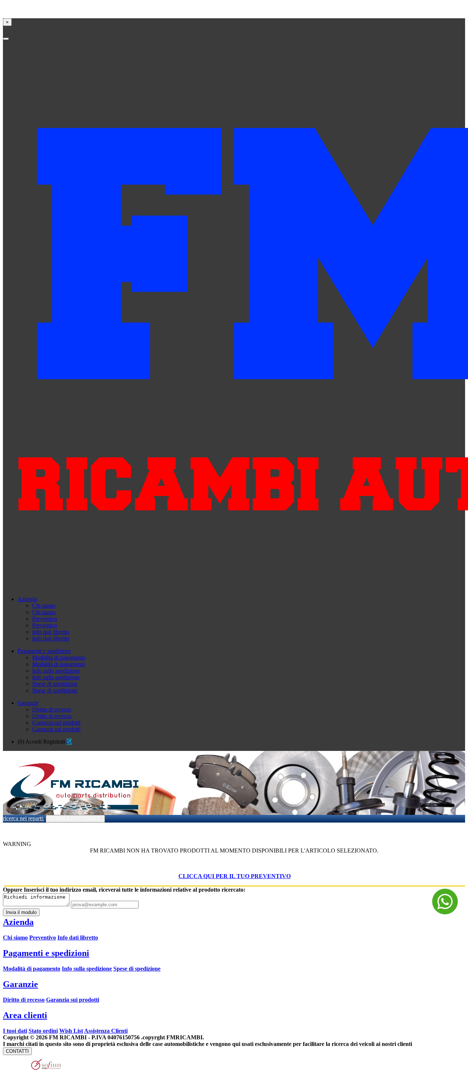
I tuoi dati (15, 1031)
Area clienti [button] (25, 1015)
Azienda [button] (27, 599)
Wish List (71, 1031)
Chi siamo (44, 605)
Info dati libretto (50, 632)
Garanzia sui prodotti (56, 722)
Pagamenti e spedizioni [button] (44, 651)
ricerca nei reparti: (23, 818)
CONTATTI (17, 1051)
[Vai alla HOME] (73, 813)
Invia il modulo (21, 912)
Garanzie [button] (28, 703)
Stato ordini (43, 1031)
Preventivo (44, 619)
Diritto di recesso (51, 709)
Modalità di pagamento (58, 657)
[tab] (234, 953)
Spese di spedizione (55, 684)
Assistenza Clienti (106, 1031)
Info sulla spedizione (56, 671)
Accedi (33, 741)
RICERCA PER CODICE (75, 818)
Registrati (54, 741)
